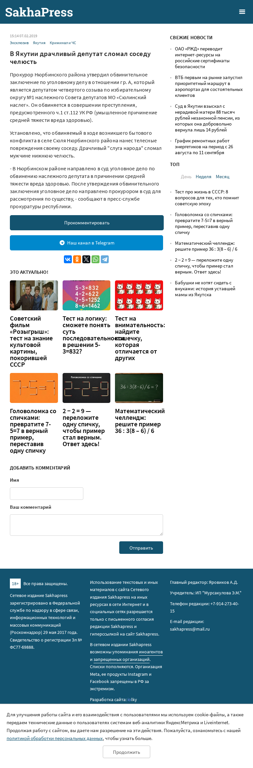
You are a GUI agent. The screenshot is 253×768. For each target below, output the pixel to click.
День (186, 176)
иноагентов (151, 652)
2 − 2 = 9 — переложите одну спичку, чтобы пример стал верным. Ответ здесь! (84, 427)
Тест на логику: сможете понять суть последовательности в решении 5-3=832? (93, 334)
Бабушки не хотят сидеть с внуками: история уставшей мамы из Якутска (205, 288)
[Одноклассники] (77, 259)
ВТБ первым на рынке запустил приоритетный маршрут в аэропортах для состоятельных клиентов (209, 86)
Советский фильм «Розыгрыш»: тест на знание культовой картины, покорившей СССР (31, 341)
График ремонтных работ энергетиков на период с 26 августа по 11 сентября (204, 146)
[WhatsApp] (95, 259)
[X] (86, 259)
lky (132, 699)
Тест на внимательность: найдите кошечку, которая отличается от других (140, 338)
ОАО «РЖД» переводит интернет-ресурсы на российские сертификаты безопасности (202, 57)
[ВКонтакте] (68, 259)
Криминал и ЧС (63, 42)
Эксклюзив (19, 42)
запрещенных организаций (122, 659)
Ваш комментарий (30, 507)
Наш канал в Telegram (90, 243)
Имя (14, 480)
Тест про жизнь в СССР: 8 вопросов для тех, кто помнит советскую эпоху (207, 197)
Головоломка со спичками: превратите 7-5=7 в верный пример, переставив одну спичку (33, 430)
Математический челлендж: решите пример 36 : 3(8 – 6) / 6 (140, 421)
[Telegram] (105, 259)
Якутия (39, 42)
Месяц (222, 176)
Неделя (203, 176)
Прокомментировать (86, 222)
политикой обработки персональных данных (55, 738)
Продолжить (126, 752)
